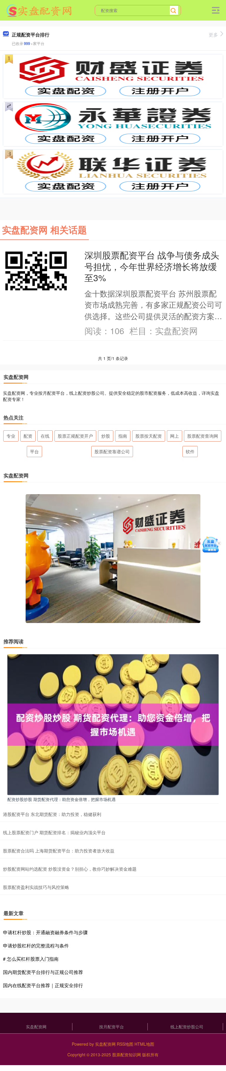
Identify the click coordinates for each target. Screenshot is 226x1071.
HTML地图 (144, 1044)
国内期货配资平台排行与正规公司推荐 (43, 972)
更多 (213, 34)
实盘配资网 (36, 1027)
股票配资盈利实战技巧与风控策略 (36, 887)
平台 (34, 451)
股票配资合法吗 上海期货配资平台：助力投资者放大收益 (58, 850)
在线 (45, 436)
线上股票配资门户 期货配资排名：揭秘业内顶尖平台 (54, 832)
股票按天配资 (148, 436)
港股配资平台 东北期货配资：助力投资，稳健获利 (52, 814)
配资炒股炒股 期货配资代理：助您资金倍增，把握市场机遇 (61, 799)
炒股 (105, 436)
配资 (28, 436)
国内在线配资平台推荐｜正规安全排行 (43, 985)
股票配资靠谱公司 (112, 451)
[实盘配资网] (39, 10)
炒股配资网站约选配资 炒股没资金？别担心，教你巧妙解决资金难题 (70, 869)
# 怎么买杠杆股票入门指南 (31, 958)
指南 (122, 436)
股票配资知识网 (126, 1054)
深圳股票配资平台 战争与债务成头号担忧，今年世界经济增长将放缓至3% (151, 266)
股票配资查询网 (202, 436)
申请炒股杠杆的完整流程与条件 (36, 945)
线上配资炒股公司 (186, 1027)
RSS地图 (125, 1044)
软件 (190, 451)
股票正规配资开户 (75, 436)
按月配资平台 (111, 1027)
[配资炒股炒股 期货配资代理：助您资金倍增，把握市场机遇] (113, 724)
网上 (174, 436)
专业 (10, 436)
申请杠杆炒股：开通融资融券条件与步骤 (45, 932)
